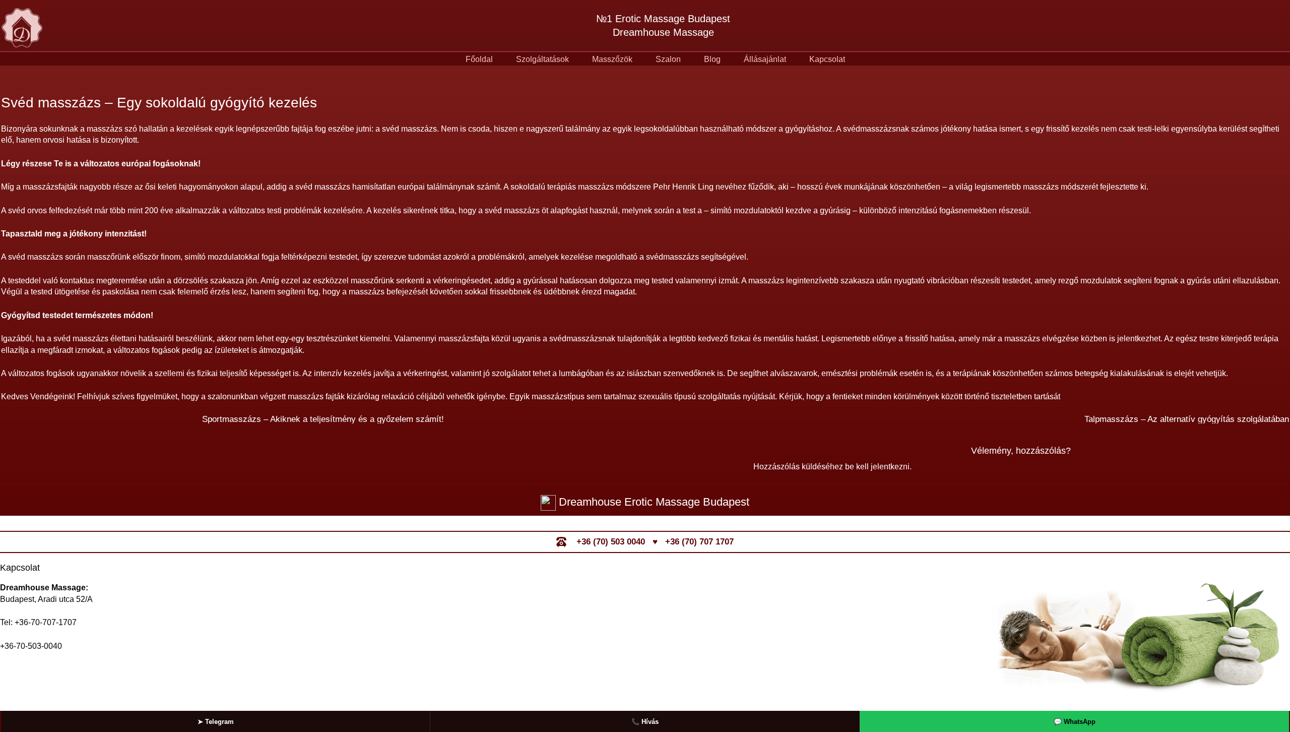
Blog (712, 59)
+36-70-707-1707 (46, 622)
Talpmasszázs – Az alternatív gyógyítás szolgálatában (1186, 419)
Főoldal (479, 59)
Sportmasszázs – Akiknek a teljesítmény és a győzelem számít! (323, 419)
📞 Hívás (645, 721)
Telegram (216, 721)
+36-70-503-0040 (31, 646)
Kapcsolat (827, 59)
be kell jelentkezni (877, 466)
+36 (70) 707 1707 (699, 541)
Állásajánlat (765, 59)
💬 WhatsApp (1074, 721)
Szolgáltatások (542, 59)
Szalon (668, 59)
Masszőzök (612, 59)
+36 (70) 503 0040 (610, 541)
